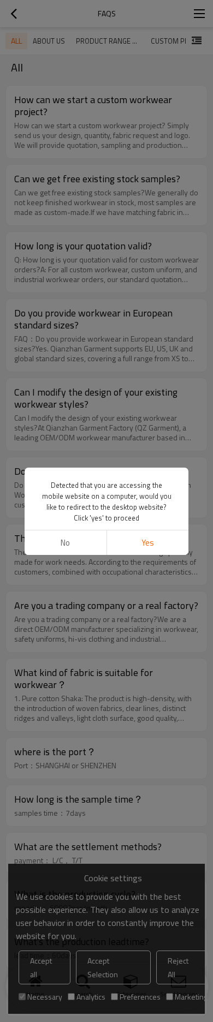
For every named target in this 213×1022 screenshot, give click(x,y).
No (65, 542)
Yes (147, 542)
